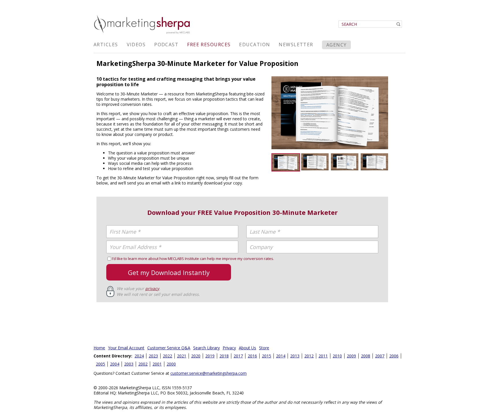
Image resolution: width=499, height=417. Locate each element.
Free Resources (208, 44)
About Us (247, 347)
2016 (252, 356)
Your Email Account (126, 347)
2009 (351, 356)
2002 (143, 364)
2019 (210, 356)
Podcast (166, 44)
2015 (266, 356)
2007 (379, 356)
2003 (128, 364)
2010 (337, 356)
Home (99, 347)
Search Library (206, 347)
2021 (181, 356)
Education (254, 44)
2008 (365, 356)
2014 (280, 356)
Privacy (229, 347)
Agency (336, 45)
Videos (136, 44)
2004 (114, 364)
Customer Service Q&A (168, 347)
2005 (100, 364)
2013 (294, 356)
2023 (153, 356)
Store (264, 347)
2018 (224, 356)
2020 (195, 356)
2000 (171, 364)
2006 (394, 356)
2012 (309, 356)
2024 (139, 356)
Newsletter (296, 44)
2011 (323, 356)
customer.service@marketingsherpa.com (208, 373)
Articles (106, 44)
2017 (238, 356)
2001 (157, 364)
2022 (167, 356)
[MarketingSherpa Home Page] (143, 34)
